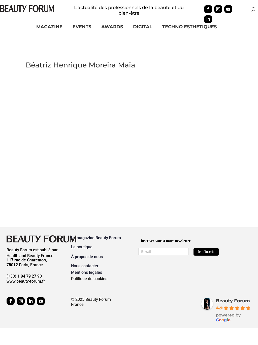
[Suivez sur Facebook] (208, 9)
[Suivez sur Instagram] (218, 9)
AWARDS (112, 27)
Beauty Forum (233, 301)
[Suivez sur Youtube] (228, 9)
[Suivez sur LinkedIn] (208, 19)
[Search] (253, 9)
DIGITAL (142, 27)
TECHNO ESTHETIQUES (189, 27)
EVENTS (82, 27)
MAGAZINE (49, 27)
